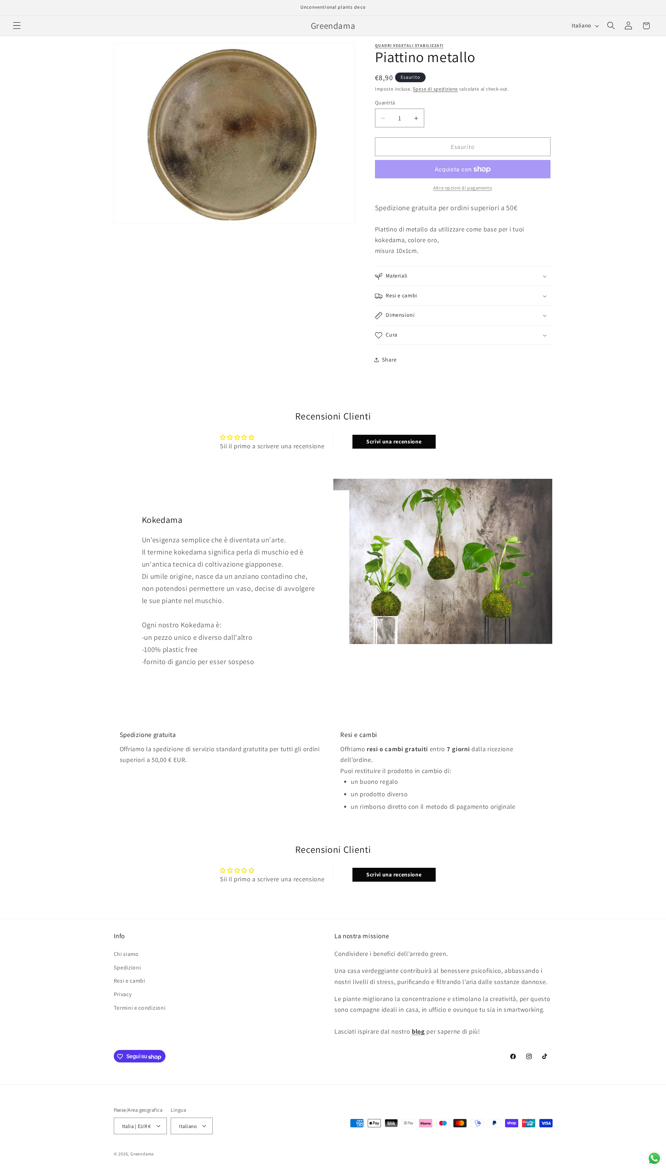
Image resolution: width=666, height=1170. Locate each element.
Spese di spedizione (435, 89)
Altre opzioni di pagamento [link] (462, 188)
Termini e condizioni (140, 1007)
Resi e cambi (129, 980)
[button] (17, 26)
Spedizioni (127, 967)
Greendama (142, 1154)
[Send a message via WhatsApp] (654, 1158)
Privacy (123, 994)
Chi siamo (126, 953)
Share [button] (389, 360)
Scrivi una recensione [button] (394, 441)
